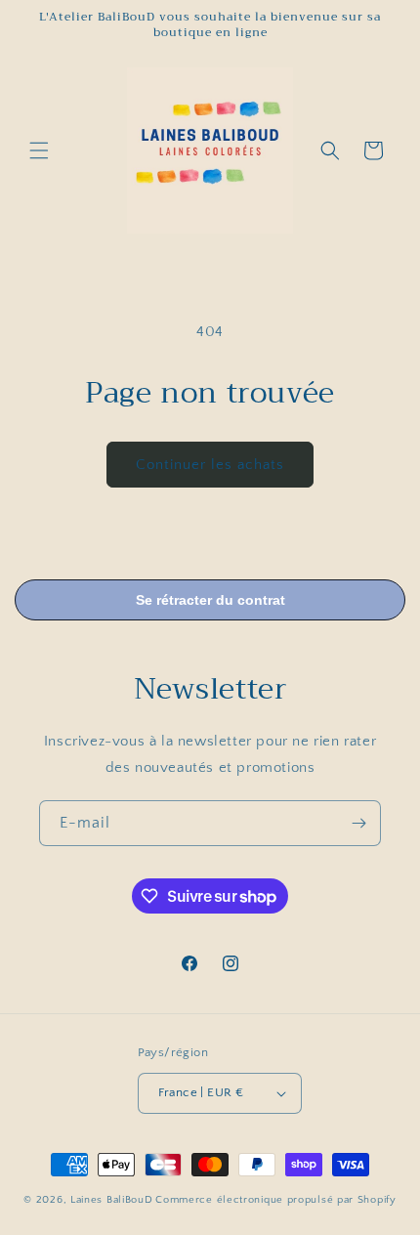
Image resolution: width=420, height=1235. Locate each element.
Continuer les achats (210, 464)
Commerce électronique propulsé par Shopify (275, 1200)
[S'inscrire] (358, 823)
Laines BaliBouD (111, 1200)
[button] (39, 150)
